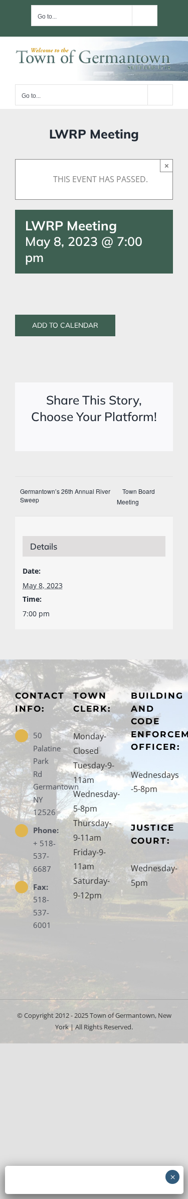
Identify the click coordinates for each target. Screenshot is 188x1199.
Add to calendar (65, 325)
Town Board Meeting (136, 496)
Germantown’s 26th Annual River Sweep (65, 495)
